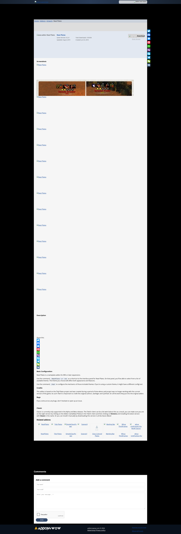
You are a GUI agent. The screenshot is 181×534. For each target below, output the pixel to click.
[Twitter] (149, 31)
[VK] (149, 65)
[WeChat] (149, 61)
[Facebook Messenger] (90, 346)
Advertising (91, 530)
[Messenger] (149, 38)
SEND (41, 520)
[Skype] (149, 54)
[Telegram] (149, 57)
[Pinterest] (149, 42)
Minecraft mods (137, 531)
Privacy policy (100, 530)
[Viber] (149, 50)
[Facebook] (149, 35)
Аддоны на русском (139, 527)
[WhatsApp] (149, 46)
